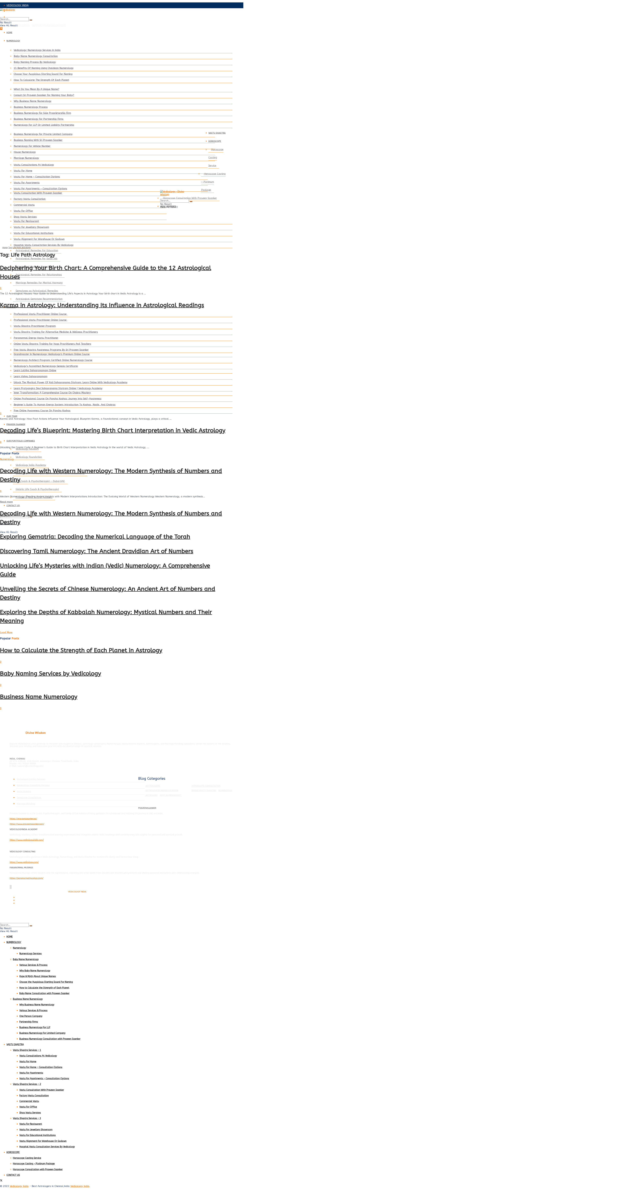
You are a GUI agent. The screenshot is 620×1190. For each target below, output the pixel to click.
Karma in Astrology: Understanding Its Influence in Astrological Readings (102, 305)
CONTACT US (13, 505)
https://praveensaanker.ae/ (23, 818)
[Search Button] (191, 201)
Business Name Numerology (38, 696)
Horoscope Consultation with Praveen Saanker (38, 1169)
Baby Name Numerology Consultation (36, 56)
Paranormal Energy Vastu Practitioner (36, 337)
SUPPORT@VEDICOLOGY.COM (49, 25)
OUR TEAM (11, 416)
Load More (6, 632)
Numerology (7, 459)
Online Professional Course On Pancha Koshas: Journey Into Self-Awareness (57, 398)
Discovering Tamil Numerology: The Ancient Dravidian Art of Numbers (96, 551)
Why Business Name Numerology (32, 101)
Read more (6, 501)
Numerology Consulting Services (33, 785)
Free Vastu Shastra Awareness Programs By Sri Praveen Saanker (51, 349)
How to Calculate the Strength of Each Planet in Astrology (81, 650)
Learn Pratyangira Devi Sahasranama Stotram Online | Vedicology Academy (58, 388)
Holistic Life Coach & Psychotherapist (37, 489)
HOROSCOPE (214, 141)
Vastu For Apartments (27, 182)
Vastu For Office (23, 210)
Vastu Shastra (24, 791)
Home (5, 247)
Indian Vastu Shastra (204, 790)
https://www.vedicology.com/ (24, 862)
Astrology (151, 795)
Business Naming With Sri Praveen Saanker (38, 140)
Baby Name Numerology (26, 959)
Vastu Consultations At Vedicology (34, 164)
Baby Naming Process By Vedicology (35, 62)
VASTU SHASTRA (217, 133)
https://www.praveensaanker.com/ (27, 824)
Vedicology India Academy (31, 465)
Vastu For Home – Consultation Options (37, 176)
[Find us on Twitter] (1, 28)
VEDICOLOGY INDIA (17, 5)
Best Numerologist (170, 795)
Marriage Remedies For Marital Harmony (39, 282)
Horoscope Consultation (206, 786)
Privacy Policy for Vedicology (28, 900)
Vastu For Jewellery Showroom (31, 227)
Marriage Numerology (26, 158)
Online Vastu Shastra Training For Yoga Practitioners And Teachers (52, 343)
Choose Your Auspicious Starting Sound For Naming (43, 74)
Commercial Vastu (24, 204)
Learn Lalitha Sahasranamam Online (35, 370)
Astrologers (152, 786)
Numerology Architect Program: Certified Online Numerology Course (53, 360)
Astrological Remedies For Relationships (39, 274)
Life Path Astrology (22, 247)
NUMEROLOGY (13, 40)
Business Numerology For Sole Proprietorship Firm (42, 113)
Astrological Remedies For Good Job (36, 258)
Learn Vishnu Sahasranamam (30, 376)
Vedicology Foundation (29, 457)
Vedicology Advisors (27, 448)
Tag (10, 247)
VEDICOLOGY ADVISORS (20, 11)
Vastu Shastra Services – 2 (27, 1084)
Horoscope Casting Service (215, 157)
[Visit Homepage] (113, 12)
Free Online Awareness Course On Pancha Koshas (42, 410)
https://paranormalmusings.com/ (26, 878)
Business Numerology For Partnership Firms (38, 119)
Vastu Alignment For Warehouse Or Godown (39, 239)
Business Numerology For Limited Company (42, 1033)
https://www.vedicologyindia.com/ (27, 840)
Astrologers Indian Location (161, 790)
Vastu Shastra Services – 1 (27, 1050)
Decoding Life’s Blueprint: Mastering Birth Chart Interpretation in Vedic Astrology (112, 430)
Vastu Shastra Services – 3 (27, 1118)
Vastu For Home (23, 170)
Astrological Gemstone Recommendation (39, 298)
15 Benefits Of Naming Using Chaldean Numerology (43, 68)
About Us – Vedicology (26, 903)
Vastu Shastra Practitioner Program (35, 326)
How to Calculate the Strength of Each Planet (44, 987)
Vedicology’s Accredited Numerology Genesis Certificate (46, 366)
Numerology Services (30, 953)
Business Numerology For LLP (34, 1027)
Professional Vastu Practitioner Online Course (40, 314)
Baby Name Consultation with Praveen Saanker (44, 993)
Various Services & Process (33, 965)
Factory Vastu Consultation (30, 198)
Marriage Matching (26, 803)
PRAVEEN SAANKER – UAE (21, 16)
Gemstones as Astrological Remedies (37, 290)
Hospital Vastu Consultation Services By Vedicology (43, 245)
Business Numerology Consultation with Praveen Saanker (49, 1039)
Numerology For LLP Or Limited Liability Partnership (44, 124)
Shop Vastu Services (25, 216)
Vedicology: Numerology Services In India (37, 50)
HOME (9, 32)
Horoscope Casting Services (31, 779)
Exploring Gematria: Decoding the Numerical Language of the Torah (95, 536)
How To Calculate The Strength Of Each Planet (41, 80)
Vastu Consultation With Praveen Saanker (38, 193)
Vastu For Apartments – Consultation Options (40, 188)
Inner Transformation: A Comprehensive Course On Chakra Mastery (52, 392)
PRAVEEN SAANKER (15, 424)
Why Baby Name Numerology (34, 970)
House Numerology (25, 152)
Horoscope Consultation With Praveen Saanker (190, 198)
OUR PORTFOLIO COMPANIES (20, 441)
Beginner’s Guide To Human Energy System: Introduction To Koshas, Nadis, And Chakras (64, 404)
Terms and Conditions (25, 897)
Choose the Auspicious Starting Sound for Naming (46, 982)
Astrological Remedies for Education (37, 250)
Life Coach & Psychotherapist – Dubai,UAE (40, 481)
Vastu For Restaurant (26, 221)
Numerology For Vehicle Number (32, 146)
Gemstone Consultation (29, 797)
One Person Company (30, 1016)
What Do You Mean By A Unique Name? (36, 89)
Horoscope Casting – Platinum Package (213, 181)
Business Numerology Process (31, 107)
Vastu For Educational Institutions (33, 233)
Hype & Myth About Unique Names (37, 976)
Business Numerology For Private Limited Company (43, 134)
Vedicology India (19, 1186)
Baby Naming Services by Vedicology (50, 673)
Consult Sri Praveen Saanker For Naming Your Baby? (44, 95)
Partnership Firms (28, 1021)
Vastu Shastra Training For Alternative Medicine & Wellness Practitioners (56, 331)
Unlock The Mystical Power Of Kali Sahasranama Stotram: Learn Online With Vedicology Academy (70, 382)
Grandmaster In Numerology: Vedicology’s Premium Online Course (52, 354)
